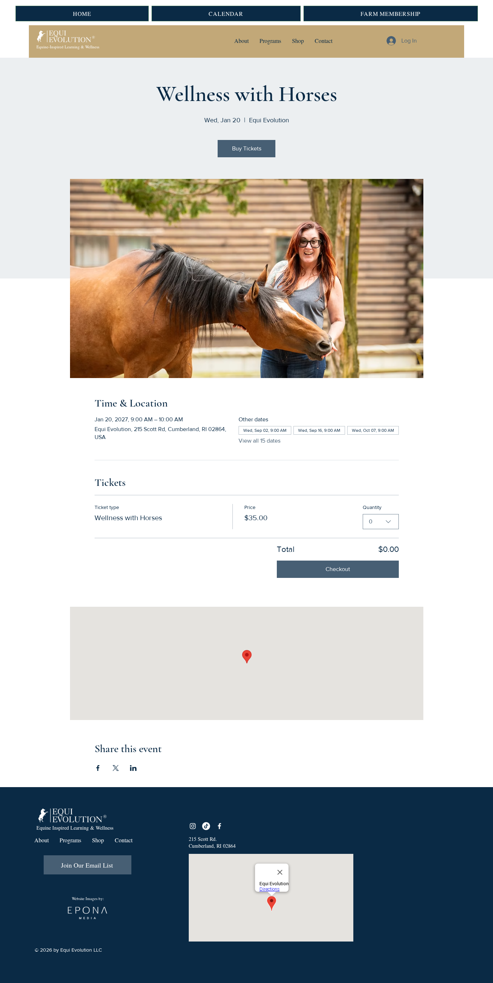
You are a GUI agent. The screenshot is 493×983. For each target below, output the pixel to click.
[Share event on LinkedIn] (133, 768)
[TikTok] (206, 826)
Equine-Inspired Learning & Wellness (67, 46)
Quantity (372, 507)
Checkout (338, 569)
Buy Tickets (246, 148)
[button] (241, 41)
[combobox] (381, 521)
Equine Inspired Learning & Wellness (74, 827)
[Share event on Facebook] (98, 768)
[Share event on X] (115, 768)
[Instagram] (193, 826)
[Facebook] (219, 826)
